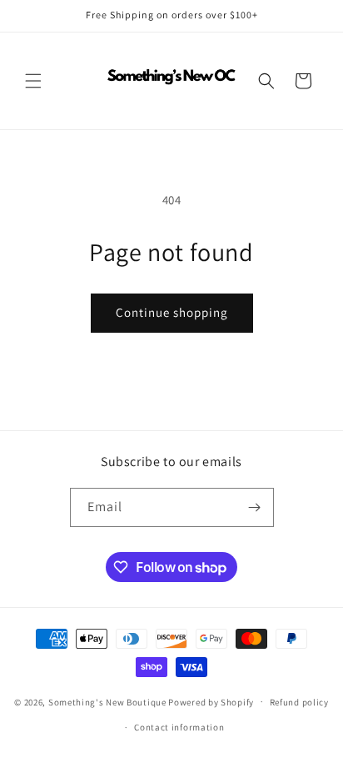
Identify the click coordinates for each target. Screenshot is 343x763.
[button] (33, 81)
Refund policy (299, 702)
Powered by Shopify (211, 701)
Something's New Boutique (107, 701)
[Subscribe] (254, 507)
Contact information (179, 727)
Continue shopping (172, 312)
